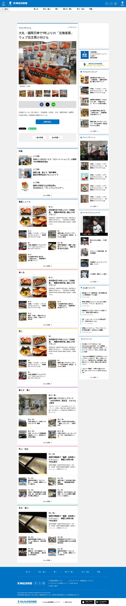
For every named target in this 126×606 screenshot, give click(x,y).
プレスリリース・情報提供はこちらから (81, 580)
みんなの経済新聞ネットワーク (27, 602)
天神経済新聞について (56, 580)
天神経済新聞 (18, 3)
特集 (90, 9)
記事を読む (47, 122)
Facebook (106, 3)
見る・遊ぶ (46, 9)
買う (56, 9)
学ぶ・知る (80, 9)
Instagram (115, 3)
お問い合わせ (74, 583)
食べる (36, 9)
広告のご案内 (53, 586)
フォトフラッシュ (25, 28)
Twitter (111, 3)
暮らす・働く (67, 9)
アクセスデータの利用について (59, 583)
